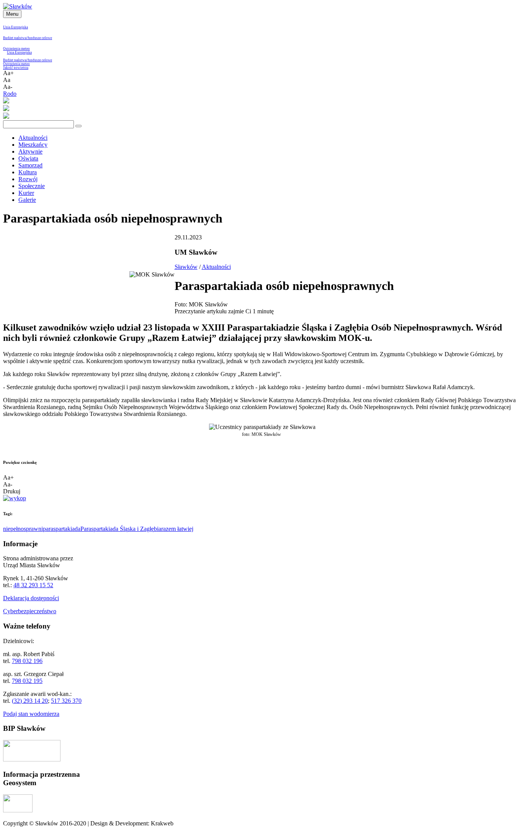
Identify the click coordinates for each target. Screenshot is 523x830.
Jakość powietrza (15, 68)
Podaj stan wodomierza (31, 713)
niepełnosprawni (23, 529)
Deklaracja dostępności (31, 598)
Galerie (27, 199)
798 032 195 (27, 681)
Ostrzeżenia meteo (16, 49)
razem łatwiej (177, 529)
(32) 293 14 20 (30, 700)
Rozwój (28, 179)
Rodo (9, 93)
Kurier (26, 193)
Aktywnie (30, 151)
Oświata (28, 158)
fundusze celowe (40, 38)
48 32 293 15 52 (33, 585)
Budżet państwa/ (15, 38)
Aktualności (32, 137)
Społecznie (31, 186)
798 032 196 (27, 661)
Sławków (186, 267)
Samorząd (30, 165)
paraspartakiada (61, 529)
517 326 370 (66, 700)
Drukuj (11, 491)
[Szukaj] (78, 126)
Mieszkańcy (32, 144)
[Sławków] (17, 6)
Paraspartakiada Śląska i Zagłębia (120, 529)
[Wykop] (14, 498)
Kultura (27, 172)
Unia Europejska (15, 27)
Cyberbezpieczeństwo (29, 611)
